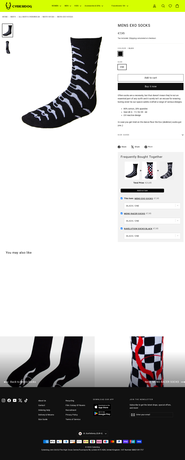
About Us (42, 401)
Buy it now (151, 86)
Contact (41, 405)
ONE (122, 67)
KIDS (77, 6)
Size (120, 62)
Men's (13, 17)
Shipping (133, 38)
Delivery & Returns (46, 415)
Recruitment (71, 410)
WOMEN (55, 6)
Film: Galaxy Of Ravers (75, 405)
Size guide (123, 135)
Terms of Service (73, 419)
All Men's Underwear (29, 17)
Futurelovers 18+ (119, 6)
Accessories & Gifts (93, 6)
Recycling (70, 401)
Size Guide (43, 419)
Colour (126, 48)
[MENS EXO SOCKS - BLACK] (3, 328)
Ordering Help (44, 410)
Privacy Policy (72, 415)
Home (5, 17)
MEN (67, 6)
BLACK (120, 53)
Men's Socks (48, 17)
